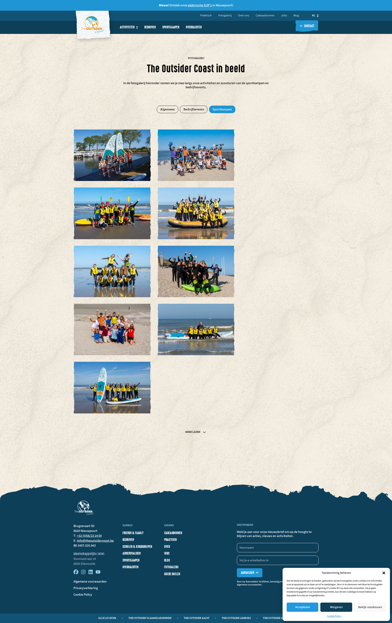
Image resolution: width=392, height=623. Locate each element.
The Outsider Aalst (196, 618)
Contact (307, 26)
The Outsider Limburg (236, 618)
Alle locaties (107, 618)
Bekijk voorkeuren (370, 607)
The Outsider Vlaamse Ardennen (150, 618)
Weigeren (336, 607)
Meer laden (192, 432)
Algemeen (167, 109)
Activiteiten (127, 27)
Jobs (284, 16)
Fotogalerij (225, 16)
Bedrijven (150, 27)
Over (167, 546)
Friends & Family (133, 532)
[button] (384, 573)
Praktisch (206, 16)
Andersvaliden (131, 553)
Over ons (243, 16)
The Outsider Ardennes (278, 618)
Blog (296, 16)
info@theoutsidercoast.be (95, 540)
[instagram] (83, 573)
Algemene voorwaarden (90, 581)
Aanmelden (249, 572)
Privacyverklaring (86, 588)
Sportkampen (170, 27)
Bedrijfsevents (193, 109)
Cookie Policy (334, 616)
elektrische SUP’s (200, 5)
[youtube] (98, 573)
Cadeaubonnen (265, 16)
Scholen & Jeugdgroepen (137, 546)
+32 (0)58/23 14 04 (89, 536)
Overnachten (194, 27)
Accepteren (302, 607)
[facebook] (76, 573)
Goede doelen (172, 574)
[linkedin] (90, 573)
